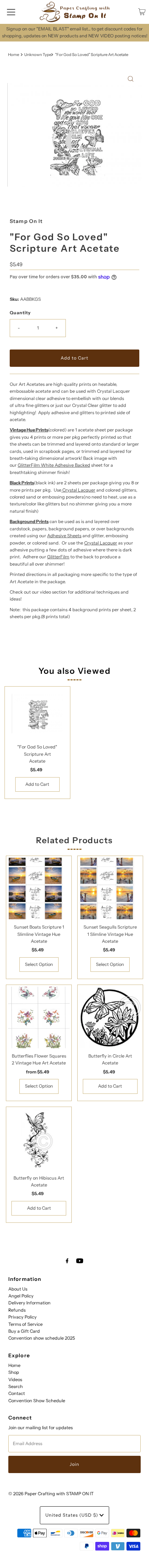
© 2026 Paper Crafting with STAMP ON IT (51, 1493)
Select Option (39, 964)
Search (15, 1386)
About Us (17, 1289)
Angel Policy (21, 1295)
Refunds (17, 1310)
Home (13, 54)
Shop (13, 1372)
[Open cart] (142, 11)
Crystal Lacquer (78, 490)
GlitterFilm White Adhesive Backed (54, 465)
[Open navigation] (11, 11)
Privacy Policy (22, 1317)
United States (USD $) (72, 1515)
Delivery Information (29, 1302)
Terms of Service (25, 1324)
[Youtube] (79, 1260)
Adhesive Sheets (64, 535)
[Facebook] (67, 1260)
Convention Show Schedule (36, 1400)
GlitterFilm (58, 556)
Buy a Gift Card (24, 1331)
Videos (15, 1379)
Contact (16, 1393)
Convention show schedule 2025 (41, 1338)
